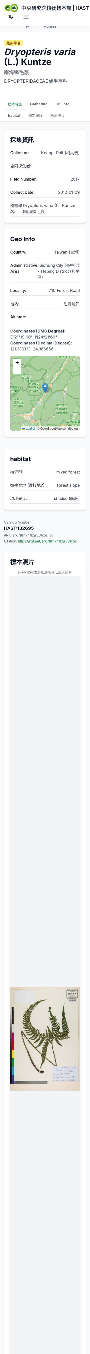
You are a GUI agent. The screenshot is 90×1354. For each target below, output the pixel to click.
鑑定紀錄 (35, 115)
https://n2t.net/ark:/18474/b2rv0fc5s (47, 541)
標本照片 (57, 115)
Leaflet (30, 428)
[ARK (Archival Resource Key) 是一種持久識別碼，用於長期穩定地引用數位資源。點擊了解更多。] (52, 535)
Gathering (39, 104)
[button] (45, 388)
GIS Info (63, 104)
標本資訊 (15, 104)
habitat (14, 115)
